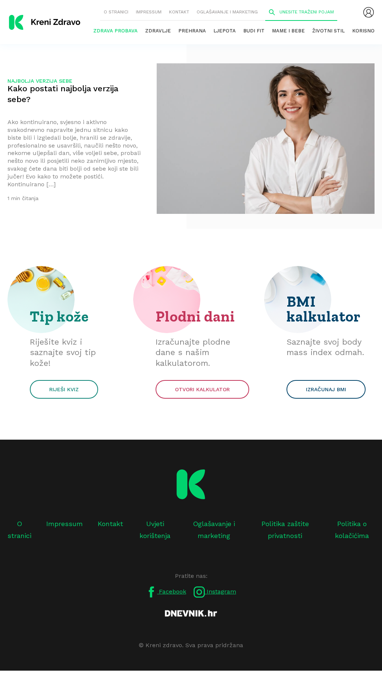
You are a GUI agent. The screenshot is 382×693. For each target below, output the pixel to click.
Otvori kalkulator (202, 389)
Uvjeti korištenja (155, 529)
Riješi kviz (64, 389)
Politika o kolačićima (352, 529)
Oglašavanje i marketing (227, 12)
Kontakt (179, 12)
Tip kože (59, 316)
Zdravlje (158, 31)
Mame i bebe (288, 31)
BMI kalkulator (323, 308)
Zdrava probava (115, 31)
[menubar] (369, 12)
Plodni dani (195, 316)
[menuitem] (369, 12)
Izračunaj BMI (326, 389)
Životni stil (328, 31)
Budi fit (253, 31)
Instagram (220, 591)
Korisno (363, 31)
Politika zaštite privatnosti (285, 529)
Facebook (171, 591)
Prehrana (192, 31)
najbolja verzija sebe (39, 80)
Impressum (149, 12)
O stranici (116, 12)
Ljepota (224, 31)
